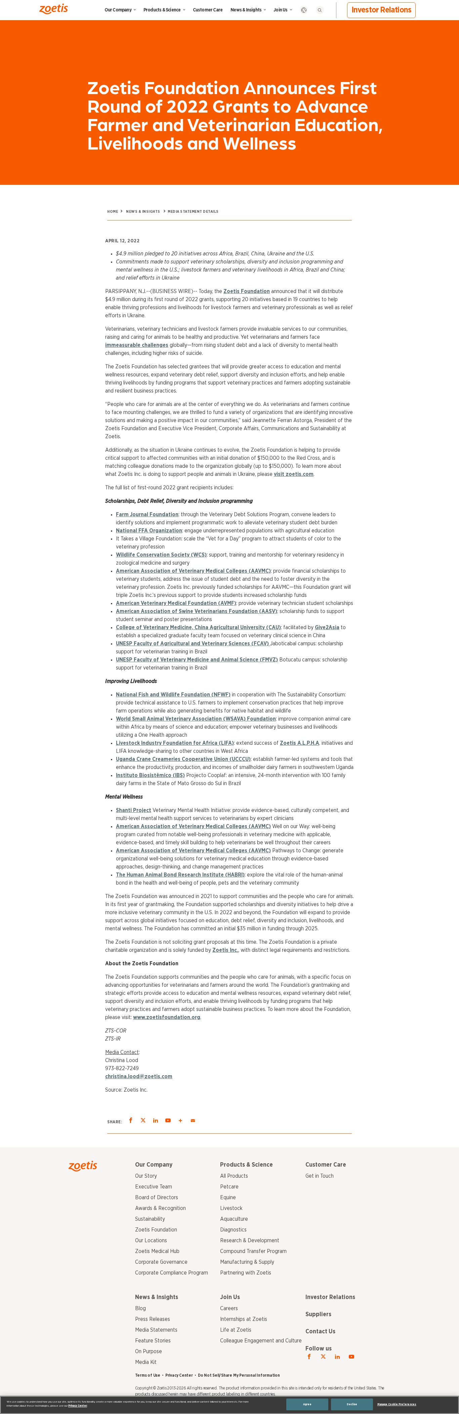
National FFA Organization (149, 530)
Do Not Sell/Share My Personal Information (239, 1375)
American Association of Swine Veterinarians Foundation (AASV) (196, 611)
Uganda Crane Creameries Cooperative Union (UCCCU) (183, 759)
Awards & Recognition (160, 1208)
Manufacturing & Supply (247, 1262)
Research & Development (249, 1240)
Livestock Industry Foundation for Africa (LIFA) (175, 743)
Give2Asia (327, 627)
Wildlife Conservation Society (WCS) (161, 555)
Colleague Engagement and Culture (261, 1340)
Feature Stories (153, 1340)
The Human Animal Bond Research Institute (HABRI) (180, 875)
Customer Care (208, 10)
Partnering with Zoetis (245, 1273)
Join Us (280, 10)
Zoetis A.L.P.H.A (299, 743)
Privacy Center (179, 1375)
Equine (228, 1197)
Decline (352, 1404)
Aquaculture (234, 1219)
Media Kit (146, 1362)
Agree (307, 1404)
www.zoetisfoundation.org (166, 1017)
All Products (234, 1176)
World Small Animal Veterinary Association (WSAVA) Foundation (196, 719)
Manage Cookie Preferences (396, 1404)
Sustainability (150, 1219)
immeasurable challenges (136, 345)
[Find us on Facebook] (309, 1357)
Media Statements (156, 1330)
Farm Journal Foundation (147, 514)
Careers (229, 1308)
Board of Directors (156, 1197)
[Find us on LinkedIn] (337, 1357)
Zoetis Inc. (225, 950)
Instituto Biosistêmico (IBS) (150, 775)
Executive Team (153, 1186)
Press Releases (152, 1319)
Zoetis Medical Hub (157, 1251)
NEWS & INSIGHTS (143, 211)
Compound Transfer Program (253, 1251)
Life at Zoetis (235, 1330)
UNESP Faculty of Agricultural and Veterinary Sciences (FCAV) (193, 643)
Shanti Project (133, 810)
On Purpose (148, 1351)
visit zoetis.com (294, 474)
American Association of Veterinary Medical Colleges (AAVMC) (193, 571)
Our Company (118, 10)
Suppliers (318, 1314)
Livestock (231, 1208)
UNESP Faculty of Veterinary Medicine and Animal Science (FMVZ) (197, 659)
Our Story (146, 1176)
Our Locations (151, 1240)
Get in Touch (319, 1176)
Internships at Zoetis (243, 1319)
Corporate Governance (161, 1262)
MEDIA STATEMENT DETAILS (193, 211)
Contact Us (320, 1332)
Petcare (229, 1186)
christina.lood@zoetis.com (138, 1076)
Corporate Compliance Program (171, 1273)
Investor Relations (381, 10)
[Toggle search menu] (320, 10)
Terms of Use (147, 1375)
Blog (140, 1308)
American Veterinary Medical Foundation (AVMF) (176, 603)
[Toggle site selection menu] (304, 10)
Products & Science (162, 10)
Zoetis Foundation (246, 291)
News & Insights (246, 10)
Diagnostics (233, 1230)
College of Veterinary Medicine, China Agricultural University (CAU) (198, 627)
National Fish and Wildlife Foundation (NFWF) (173, 694)
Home (112, 211)
